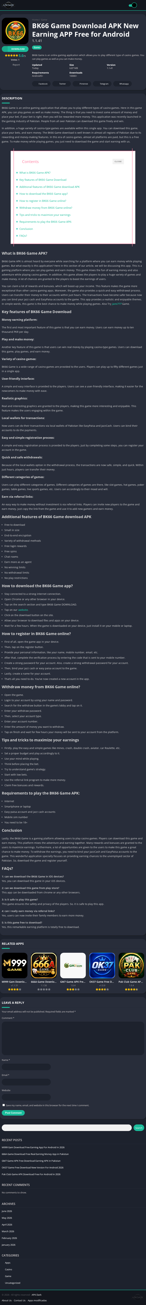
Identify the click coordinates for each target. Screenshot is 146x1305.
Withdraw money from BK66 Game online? (45, 207)
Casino (8, 1269)
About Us (7, 1300)
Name (6, 1060)
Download (18, 48)
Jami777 (116, 303)
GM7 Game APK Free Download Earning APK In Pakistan (31, 1160)
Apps (7, 1262)
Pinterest (84, 83)
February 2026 (9, 1238)
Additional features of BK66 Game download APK (49, 187)
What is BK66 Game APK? (34, 172)
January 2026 (8, 1244)
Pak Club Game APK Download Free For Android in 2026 (31, 1174)
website (23, 609)
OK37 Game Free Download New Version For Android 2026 (32, 1167)
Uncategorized (12, 1282)
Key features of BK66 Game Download (42, 179)
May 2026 (7, 1217)
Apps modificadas (37, 1300)
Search (138, 1127)
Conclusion (26, 229)
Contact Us (19, 1300)
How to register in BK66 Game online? (42, 201)
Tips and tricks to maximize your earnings (45, 215)
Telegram (104, 83)
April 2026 (7, 1224)
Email (5, 1075)
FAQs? (23, 235)
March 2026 (8, 1231)
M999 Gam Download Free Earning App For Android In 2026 (33, 1147)
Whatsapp (124, 83)
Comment (8, 1018)
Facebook (43, 83)
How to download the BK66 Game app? (43, 193)
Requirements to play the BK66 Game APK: (45, 221)
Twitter (62, 83)
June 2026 (7, 1211)
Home (35, 19)
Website (6, 1090)
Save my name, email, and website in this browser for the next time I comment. (47, 1105)
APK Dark (36, 1294)
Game (44, 19)
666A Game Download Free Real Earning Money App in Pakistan (35, 1154)
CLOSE (118, 161)
